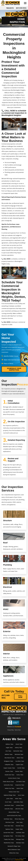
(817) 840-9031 (21, 8)
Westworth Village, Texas (14, 846)
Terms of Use (18, 730)
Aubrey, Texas (18, 747)
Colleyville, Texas (9, 764)
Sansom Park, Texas (9, 832)
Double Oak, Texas (9, 774)
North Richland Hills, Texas (14, 815)
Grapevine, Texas (19, 785)
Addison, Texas (9, 744)
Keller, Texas (18, 798)
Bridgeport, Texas (8, 761)
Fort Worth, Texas (20, 781)
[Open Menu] (25, 3)
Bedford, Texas (8, 754)
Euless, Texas (20, 774)
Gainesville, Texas (8, 785)
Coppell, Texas (19, 764)
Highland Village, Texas (10, 795)
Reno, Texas (19, 822)
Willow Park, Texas (14, 853)
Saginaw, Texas (9, 829)
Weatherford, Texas (9, 842)
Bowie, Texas (20, 757)
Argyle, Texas (9, 747)
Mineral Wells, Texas (14, 812)
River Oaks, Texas (8, 825)
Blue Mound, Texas (9, 757)
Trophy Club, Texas (9, 839)
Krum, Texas (8, 802)
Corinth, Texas (21, 768)
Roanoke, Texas (20, 825)
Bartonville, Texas (17, 751)
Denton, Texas (19, 771)
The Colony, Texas (19, 836)
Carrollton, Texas (19, 761)
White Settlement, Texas (14, 849)
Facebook (18, 727)
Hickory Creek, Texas (14, 791)
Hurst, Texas (21, 795)
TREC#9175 (16, 718)
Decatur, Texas (9, 771)
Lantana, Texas (20, 805)
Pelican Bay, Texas (19, 819)
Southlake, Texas (20, 832)
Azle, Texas (8, 751)
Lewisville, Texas (9, 808)
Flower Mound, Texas (8, 781)
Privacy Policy (10, 730)
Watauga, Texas (20, 839)
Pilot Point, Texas (10, 822)
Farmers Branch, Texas (14, 778)
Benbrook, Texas (19, 754)
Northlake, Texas (8, 819)
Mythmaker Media (19, 859)
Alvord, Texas (19, 744)
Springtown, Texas (8, 836)
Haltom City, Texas (9, 788)
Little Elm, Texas (19, 808)
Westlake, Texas (20, 842)
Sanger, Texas (19, 829)
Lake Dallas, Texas (18, 802)
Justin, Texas (9, 798)
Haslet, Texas (20, 788)
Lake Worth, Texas (9, 805)
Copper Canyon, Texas (9, 768)
